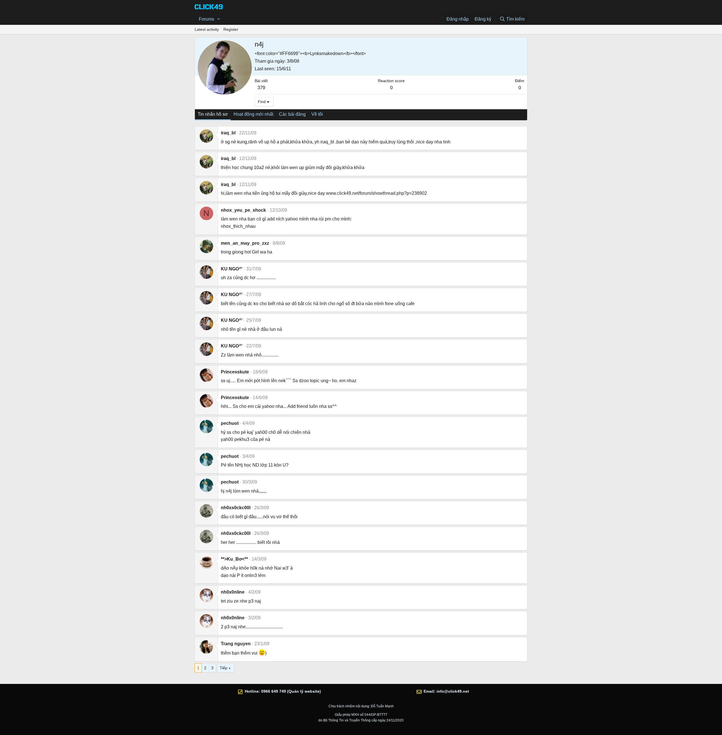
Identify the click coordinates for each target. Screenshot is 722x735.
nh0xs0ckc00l (235, 507)
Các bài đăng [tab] (292, 114)
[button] (219, 19)
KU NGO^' (232, 268)
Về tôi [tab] (317, 114)
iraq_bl (228, 132)
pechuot (230, 423)
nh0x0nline (233, 592)
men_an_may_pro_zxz (245, 243)
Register (230, 29)
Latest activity (207, 29)
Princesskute (235, 371)
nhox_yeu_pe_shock (243, 210)
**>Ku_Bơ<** (234, 559)
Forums (206, 19)
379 (261, 87)
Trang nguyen (236, 643)
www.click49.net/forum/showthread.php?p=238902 (376, 193)
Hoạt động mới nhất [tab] (253, 114)
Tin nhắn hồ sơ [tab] (213, 114)
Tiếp (223, 668)
